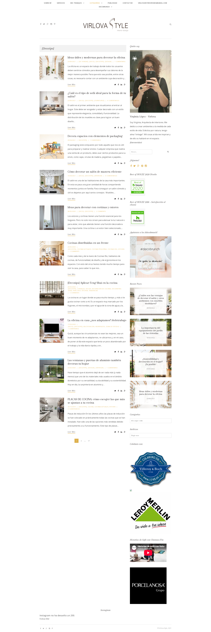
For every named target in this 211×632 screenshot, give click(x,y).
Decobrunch (104, 7)
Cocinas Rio (112, 249)
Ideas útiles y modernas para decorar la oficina (96, 57)
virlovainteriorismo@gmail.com (152, 3)
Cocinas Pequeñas (99, 249)
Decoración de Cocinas (101, 289)
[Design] (108, 61)
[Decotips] (100, 61)
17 (89, 441)
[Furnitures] (99, 100)
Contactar (128, 3)
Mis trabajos (76, 3)
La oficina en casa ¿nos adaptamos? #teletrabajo (97, 320)
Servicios (61, 3)
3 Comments (74, 293)
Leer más (71, 84)
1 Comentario (120, 61)
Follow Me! (44, 618)
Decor (88, 289)
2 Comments (101, 211)
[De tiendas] (83, 61)
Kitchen (121, 249)
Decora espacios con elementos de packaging (95, 136)
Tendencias (93, 290)
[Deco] (92, 61)
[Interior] (98, 176)
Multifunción (89, 326)
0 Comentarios (113, 100)
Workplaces (100, 326)
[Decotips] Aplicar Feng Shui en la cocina (92, 282)
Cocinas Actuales (84, 249)
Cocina (91, 407)
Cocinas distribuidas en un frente (88, 243)
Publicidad (112, 3)
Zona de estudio (112, 326)
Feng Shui (77, 290)
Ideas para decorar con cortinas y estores (93, 207)
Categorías (95, 3)
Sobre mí (47, 3)
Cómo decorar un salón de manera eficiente (94, 171)
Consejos (81, 289)
